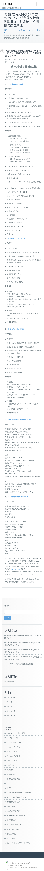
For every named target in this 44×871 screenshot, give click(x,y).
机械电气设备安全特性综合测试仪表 (19, 793)
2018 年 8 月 (11, 716)
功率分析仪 (11, 765)
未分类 (9, 788)
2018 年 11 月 (11, 706)
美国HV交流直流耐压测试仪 (17, 816)
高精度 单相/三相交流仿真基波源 (18, 843)
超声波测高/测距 (13, 829)
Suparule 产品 (12, 761)
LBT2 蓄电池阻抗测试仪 (16, 329)
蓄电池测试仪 (9, 62)
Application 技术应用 (16, 733)
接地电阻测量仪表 (13, 779)
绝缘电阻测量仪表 (13, 811)
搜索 (6, 606)
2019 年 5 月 (11, 697)
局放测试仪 (11, 774)
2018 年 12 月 (11, 702)
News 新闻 (12, 751)
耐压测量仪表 (11, 820)
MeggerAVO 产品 (13, 747)
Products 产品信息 (18, 30)
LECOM (7, 4)
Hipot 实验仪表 (12, 738)
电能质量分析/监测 (13, 802)
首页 (5, 30)
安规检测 (10, 770)
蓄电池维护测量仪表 (14, 825)
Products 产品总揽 (13, 756)
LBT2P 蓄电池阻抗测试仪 (16, 238)
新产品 (9, 783)
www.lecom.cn (15, 569)
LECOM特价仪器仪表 (14, 742)
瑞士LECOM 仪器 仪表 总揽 (16, 797)
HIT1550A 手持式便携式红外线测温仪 (20, 664)
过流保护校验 (11, 834)
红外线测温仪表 (12, 806)
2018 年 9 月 (11, 711)
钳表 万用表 (11, 838)
